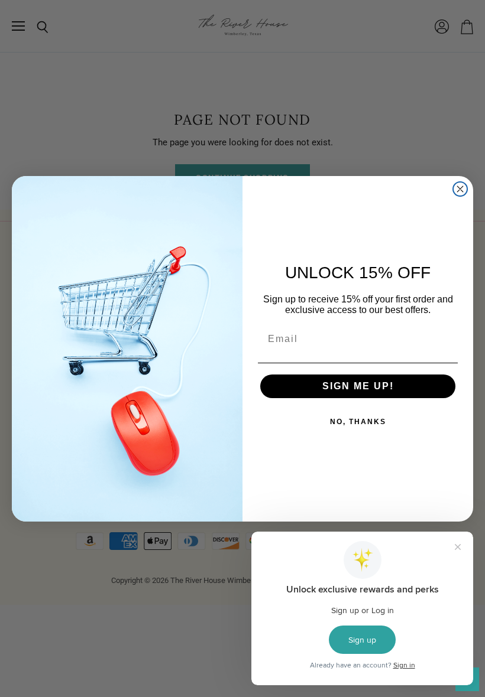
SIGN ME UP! (358, 386)
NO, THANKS (358, 422)
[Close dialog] (460, 189)
